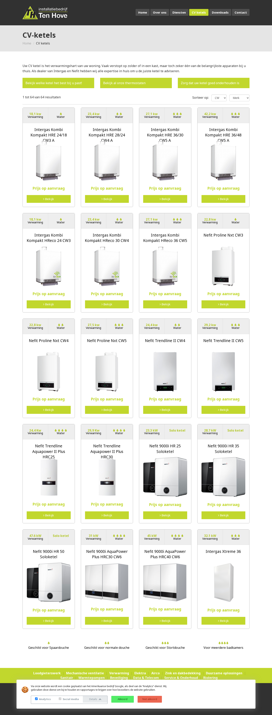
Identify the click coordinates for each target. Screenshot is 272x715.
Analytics (44, 699)
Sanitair (66, 678)
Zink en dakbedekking (183, 673)
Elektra (140, 673)
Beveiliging (119, 678)
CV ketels (199, 12)
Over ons (159, 12)
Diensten (179, 12)
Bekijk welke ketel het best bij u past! (53, 83)
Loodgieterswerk (47, 673)
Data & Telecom (146, 678)
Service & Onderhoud (181, 678)
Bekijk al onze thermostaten (124, 83)
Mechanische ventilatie (85, 673)
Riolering (210, 678)
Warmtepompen (91, 678)
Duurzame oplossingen (224, 673)
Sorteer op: (200, 97)
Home (142, 12)
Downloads (220, 12)
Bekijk (49, 199)
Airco (155, 673)
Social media (70, 699)
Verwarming (119, 673)
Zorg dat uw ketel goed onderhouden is (210, 83)
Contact (241, 12)
